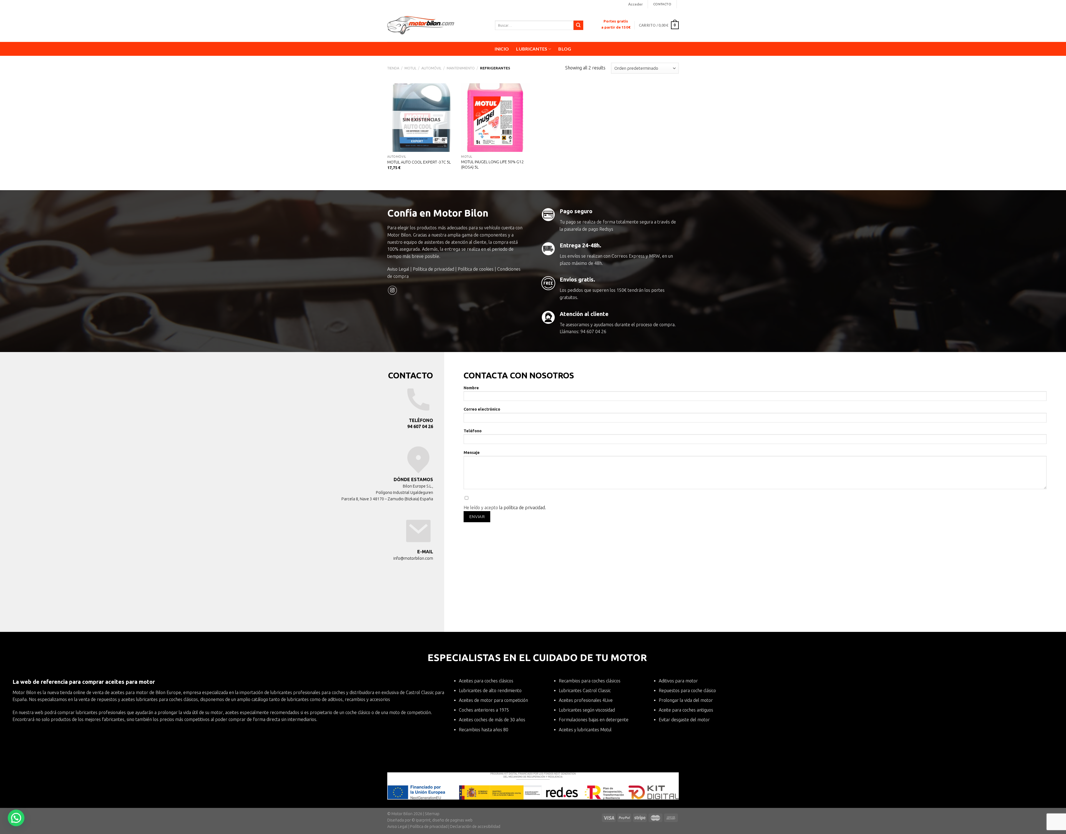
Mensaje (472, 452)
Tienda (393, 68)
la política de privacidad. (522, 507)
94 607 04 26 (593, 331)
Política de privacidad (433, 269)
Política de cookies (476, 269)
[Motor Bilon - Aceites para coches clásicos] (437, 25)
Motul (410, 68)
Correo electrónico (482, 409)
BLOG (564, 48)
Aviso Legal (398, 269)
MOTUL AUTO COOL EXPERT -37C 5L (419, 162)
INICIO (502, 48)
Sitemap (432, 814)
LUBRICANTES (531, 48)
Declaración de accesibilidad (475, 826)
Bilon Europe (168, 692)
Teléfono (473, 431)
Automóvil (431, 68)
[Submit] (578, 25)
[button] (16, 818)
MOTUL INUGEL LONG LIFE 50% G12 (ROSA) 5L (492, 164)
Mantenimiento (461, 68)
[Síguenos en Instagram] (392, 290)
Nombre (471, 388)
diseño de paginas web (452, 820)
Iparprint (423, 820)
